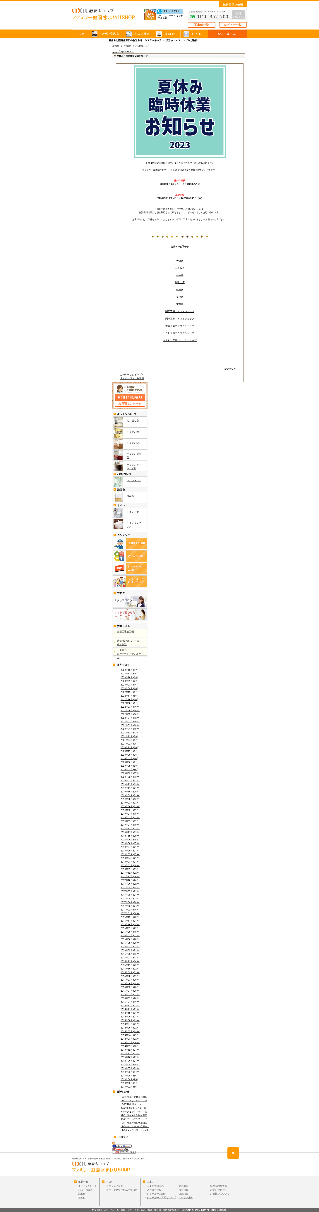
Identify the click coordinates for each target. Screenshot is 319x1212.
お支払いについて (219, 1193)
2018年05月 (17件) (130, 854)
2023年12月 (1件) (129, 670)
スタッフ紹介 (186, 1197)
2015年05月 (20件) (130, 987)
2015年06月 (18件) (130, 983)
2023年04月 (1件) (129, 688)
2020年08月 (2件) (129, 755)
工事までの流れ (130, 543)
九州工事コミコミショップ (179, 333)
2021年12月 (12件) (130, 732)
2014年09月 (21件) (130, 1016)
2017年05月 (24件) (130, 898)
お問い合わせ (233, 4)
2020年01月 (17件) (130, 780)
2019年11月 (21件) (130, 788)
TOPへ (233, 1153)
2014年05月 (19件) (130, 1031)
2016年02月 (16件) (130, 954)
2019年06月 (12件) (130, 806)
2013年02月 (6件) (129, 1086)
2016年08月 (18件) (130, 932)
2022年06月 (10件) (130, 710)
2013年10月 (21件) (130, 1057)
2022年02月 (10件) (130, 725)
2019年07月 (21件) (130, 802)
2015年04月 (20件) (130, 991)
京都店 (179, 304)
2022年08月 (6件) (129, 703)
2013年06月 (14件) (130, 1072)
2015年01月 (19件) (130, 1002)
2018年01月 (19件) (130, 869)
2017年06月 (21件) (130, 895)
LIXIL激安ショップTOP (106, 16)
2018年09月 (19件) (130, 839)
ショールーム (227, 34)
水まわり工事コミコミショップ (180, 340)
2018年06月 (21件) (130, 850)
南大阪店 (180, 268)
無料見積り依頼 (218, 1186)
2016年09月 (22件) (130, 928)
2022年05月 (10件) (130, 714)
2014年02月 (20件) (130, 1042)
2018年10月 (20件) (130, 836)
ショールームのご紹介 (130, 568)
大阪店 (179, 260)
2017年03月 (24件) (130, 906)
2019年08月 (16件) (130, 799)
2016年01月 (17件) (130, 957)
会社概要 (183, 1186)
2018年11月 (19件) (130, 832)
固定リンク (230, 369)
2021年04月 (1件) (129, 740)
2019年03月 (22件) (130, 817)
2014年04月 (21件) (130, 1035)
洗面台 (167, 34)
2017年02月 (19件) (130, 909)
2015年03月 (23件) (130, 994)
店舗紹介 (183, 1193)
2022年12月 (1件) (129, 692)
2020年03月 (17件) (130, 773)
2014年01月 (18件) (130, 1046)
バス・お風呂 (138, 34)
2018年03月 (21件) (130, 861)
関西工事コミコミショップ (179, 311)
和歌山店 (180, 282)
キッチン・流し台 (106, 34)
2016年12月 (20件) (130, 917)
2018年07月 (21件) (130, 847)
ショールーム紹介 (156, 1193)
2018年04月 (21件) (130, 858)
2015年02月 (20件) (130, 998)
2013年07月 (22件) (130, 1068)
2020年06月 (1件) (129, 762)
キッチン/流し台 (87, 1186)
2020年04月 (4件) (129, 769)
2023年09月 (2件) (129, 681)
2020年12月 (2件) (129, 747)
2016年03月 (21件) (130, 950)
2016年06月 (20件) (130, 939)
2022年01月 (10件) (130, 729)
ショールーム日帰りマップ (130, 581)
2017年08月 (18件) (130, 887)
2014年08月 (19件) (130, 1020)
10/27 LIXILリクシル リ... (133, 1104)
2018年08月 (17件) (130, 843)
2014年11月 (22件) (130, 1009)
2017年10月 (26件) (130, 880)
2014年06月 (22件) (130, 1027)
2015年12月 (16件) (130, 961)
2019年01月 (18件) (130, 825)
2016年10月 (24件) (130, 924)
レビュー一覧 (233, 25)
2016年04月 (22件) (130, 946)
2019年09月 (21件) (130, 795)
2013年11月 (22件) (130, 1053)
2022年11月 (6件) (129, 696)
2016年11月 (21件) (130, 921)
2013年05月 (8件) (129, 1075)
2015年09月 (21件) (130, 972)
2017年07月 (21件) (130, 891)
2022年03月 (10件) (130, 721)
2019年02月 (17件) (130, 821)
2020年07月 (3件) (129, 758)
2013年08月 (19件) (130, 1064)
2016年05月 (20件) (130, 943)
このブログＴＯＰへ (123, 51)
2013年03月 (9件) (129, 1083)
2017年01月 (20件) (130, 913)
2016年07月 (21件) (130, 935)
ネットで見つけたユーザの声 (130, 614)
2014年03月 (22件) (130, 1039)
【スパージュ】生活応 (132, 378)
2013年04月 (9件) (129, 1079)
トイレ (194, 34)
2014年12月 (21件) (130, 1005)
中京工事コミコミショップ (179, 326)
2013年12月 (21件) (130, 1050)
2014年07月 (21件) (130, 1024)
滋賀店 (179, 289)
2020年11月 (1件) (129, 751)
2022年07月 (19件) (130, 707)
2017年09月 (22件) (130, 884)
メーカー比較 (154, 1189)
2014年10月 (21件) (130, 1013)
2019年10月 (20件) (130, 791)
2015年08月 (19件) (130, 976)
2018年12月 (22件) (130, 828)
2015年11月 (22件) (130, 965)
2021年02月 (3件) (129, 743)
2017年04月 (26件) (130, 902)
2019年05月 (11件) (130, 810)
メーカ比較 (130, 556)
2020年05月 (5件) (129, 766)
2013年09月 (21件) (130, 1061)
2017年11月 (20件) (130, 876)
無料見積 (130, 395)
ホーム (80, 34)
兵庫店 (179, 275)
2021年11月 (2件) (129, 736)
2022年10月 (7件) (129, 699)
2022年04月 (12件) (130, 718)
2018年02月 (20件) (130, 865)
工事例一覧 (201, 25)
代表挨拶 (183, 1189)
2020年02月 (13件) (130, 777)
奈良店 (179, 297)
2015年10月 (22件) (130, 968)
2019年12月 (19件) (130, 784)
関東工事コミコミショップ (179, 318)
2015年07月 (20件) (130, 980)
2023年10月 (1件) (129, 677)
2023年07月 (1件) (129, 684)
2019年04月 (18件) (130, 814)
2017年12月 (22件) (130, 873)
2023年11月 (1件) (129, 673)
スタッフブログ (130, 601)
